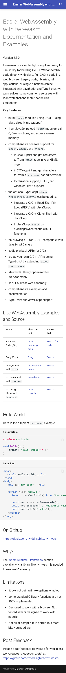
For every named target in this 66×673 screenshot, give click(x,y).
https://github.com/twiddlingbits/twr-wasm (30, 538)
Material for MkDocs (25, 669)
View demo (34, 377)
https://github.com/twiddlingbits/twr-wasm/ (31, 658)
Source (50, 357)
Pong (30, 357)
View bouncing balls (33, 345)
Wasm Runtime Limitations (25, 560)
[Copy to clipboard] (62, 439)
